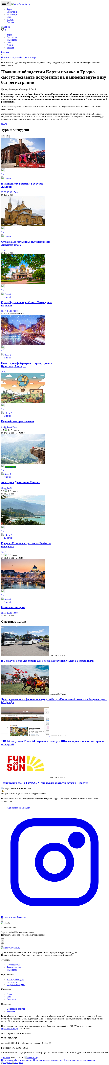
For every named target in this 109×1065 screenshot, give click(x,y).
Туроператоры (14, 967)
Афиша (10, 22)
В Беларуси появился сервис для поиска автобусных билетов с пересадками (47, 660)
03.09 (4, 192)
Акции (10, 19)
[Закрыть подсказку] (2, 920)
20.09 (15, 311)
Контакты (11, 999)
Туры (9, 9)
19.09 (15, 613)
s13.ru (4, 124)
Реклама (11, 1011)
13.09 (9, 311)
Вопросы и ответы (16, 1009)
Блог (9, 17)
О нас (9, 994)
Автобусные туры (15, 979)
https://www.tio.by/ (9, 1028)
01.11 (14, 427)
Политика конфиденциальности (16, 1060)
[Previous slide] (3, 136)
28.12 (3, 371)
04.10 (4, 427)
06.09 (4, 311)
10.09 (9, 192)
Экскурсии (12, 12)
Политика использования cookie (79, 1060)
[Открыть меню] (6, 3)
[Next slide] (8, 136)
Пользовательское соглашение (47, 1060)
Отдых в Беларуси (16, 984)
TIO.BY (6, 1057)
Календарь (12, 14)
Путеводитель (13, 964)
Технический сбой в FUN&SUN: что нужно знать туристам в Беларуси (44, 782)
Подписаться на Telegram (17, 808)
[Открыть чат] (2, 941)
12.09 (9, 488)
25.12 (3, 250)
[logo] (20, 4)
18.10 (9, 427)
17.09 (15, 192)
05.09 (4, 488)
